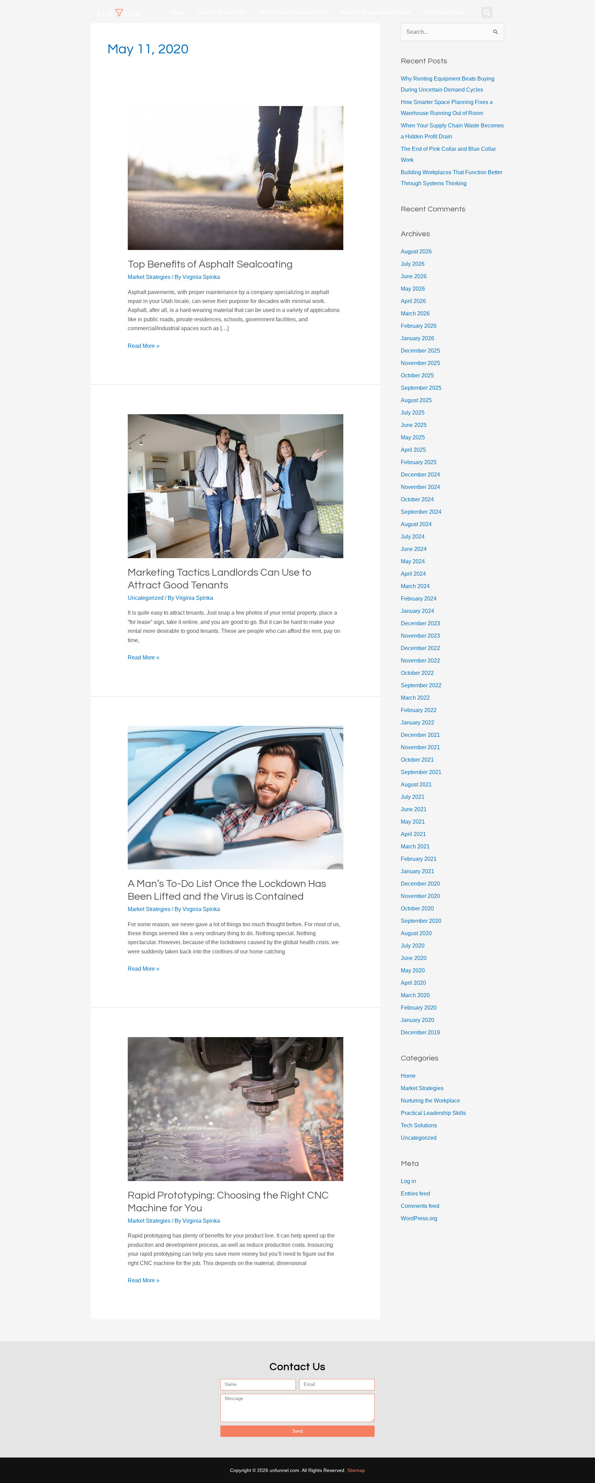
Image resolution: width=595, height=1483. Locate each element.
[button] (487, 12)
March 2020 (415, 995)
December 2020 (420, 884)
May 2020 (413, 970)
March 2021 (415, 846)
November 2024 (420, 487)
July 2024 (413, 537)
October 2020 (417, 908)
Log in (408, 1181)
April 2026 (413, 301)
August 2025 (416, 400)
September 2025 (421, 388)
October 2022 (417, 673)
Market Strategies (222, 12)
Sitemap (356, 1470)
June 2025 (414, 425)
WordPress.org (419, 1218)
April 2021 (413, 834)
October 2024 (417, 499)
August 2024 (416, 524)
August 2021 (416, 784)
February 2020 (419, 1008)
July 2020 (413, 946)
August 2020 (416, 933)
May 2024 (413, 561)
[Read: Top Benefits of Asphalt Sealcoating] (236, 178)
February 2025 (419, 462)
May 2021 (413, 822)
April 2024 (413, 574)
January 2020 (417, 1020)
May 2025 (413, 437)
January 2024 (417, 611)
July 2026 (413, 264)
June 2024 (414, 549)
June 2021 (414, 809)
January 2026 (417, 338)
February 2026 (419, 326)
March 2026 (415, 313)
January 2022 (417, 722)
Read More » (143, 345)
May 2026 (413, 289)
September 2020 (421, 921)
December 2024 (420, 475)
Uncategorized (146, 598)
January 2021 (417, 871)
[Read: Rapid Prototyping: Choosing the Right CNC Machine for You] (236, 1109)
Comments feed (420, 1206)
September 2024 (421, 512)
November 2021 (420, 747)
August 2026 (416, 251)
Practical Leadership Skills (376, 12)
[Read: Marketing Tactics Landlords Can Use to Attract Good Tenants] (236, 486)
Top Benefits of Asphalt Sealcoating (210, 264)
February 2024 (419, 599)
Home (177, 12)
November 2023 (420, 636)
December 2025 (420, 351)
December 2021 (420, 735)
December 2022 (420, 648)
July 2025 (413, 413)
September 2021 (421, 772)
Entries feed (415, 1194)
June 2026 (414, 276)
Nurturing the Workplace (293, 12)
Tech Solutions (445, 12)
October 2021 (417, 760)
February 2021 (419, 859)
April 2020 (413, 983)
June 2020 (414, 958)
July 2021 (413, 797)
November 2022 (420, 661)
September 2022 (421, 685)
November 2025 (420, 363)
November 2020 (420, 896)
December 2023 (420, 623)
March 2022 (415, 698)
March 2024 (415, 586)
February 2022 (419, 710)
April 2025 (413, 450)
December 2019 (420, 1032)
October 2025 (417, 375)
